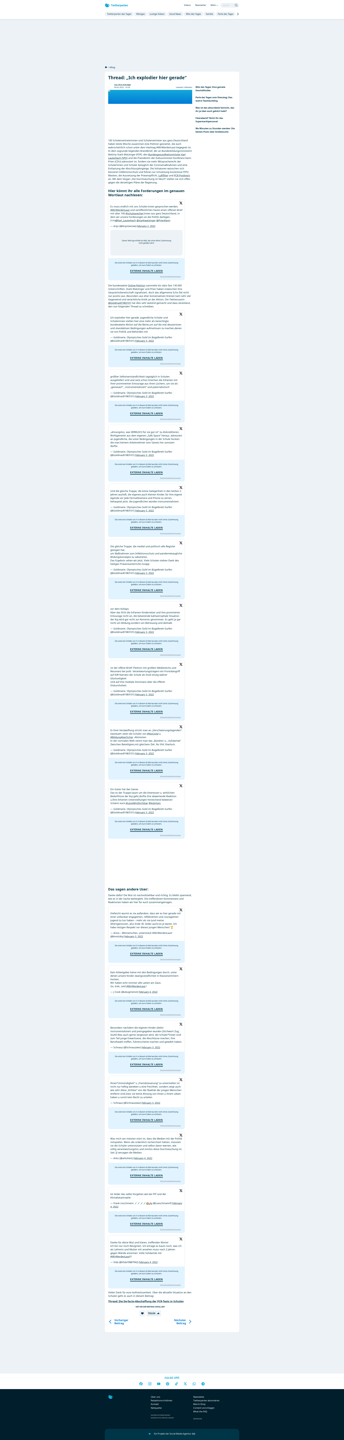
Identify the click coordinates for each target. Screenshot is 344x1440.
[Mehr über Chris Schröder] (110, 86)
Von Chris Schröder (122, 85)
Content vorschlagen (203, 1407)
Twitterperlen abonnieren (206, 1400)
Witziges (140, 13)
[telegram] (203, 1384)
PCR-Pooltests (182, 175)
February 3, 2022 (144, 340)
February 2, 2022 (146, 226)
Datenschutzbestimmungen (170, 277)
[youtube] (158, 1384)
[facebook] (141, 1384)
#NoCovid (152, 733)
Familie (209, 13)
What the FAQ (200, 1411)
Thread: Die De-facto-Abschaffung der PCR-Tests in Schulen (146, 1301)
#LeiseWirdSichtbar (137, 803)
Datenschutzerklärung (160, 1415)
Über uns (155, 1396)
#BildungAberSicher (121, 737)
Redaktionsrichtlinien (161, 1400)
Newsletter (200, 5)
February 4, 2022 (148, 991)
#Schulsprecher (134, 213)
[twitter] (185, 1384)
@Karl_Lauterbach (125, 220)
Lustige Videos (157, 13)
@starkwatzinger (146, 220)
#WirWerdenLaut (120, 210)
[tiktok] (176, 1384)
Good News (175, 13)
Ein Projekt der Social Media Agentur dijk (174, 1433)
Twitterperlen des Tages (119, 13)
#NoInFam (155, 803)
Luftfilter (163, 175)
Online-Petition (136, 285)
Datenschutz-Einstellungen (162, 1418)
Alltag (112, 67)
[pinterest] (167, 1384)
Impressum (197, 1419)
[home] (106, 67)
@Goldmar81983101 (119, 303)
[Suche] (236, 5)
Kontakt (155, 1404)
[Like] (142, 1313)
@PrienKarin (163, 220)
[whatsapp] (194, 1384)
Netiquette (156, 1407)
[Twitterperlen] (116, 5)
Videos (187, 5)
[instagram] (150, 1384)
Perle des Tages (226, 13)
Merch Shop (199, 1404)
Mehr (213, 5)
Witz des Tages (193, 13)
